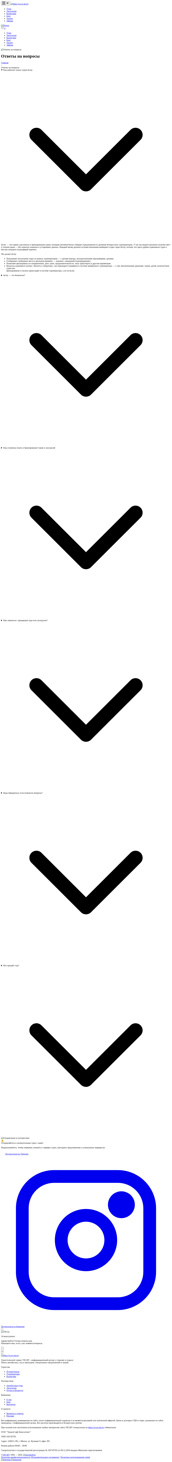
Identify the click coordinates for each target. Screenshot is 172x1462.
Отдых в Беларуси (14, 1390)
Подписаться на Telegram (16, 1154)
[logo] (20, 4)
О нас (9, 1399)
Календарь (11, 13)
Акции (9, 18)
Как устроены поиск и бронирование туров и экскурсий (29, 448)
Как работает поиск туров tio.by (18, 70)
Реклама (10, 1416)
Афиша (9, 21)
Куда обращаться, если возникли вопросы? (23, 793)
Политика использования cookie (75, 1457)
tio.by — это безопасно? (14, 275)
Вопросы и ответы (15, 1413)
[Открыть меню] (5, 3)
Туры (8, 9)
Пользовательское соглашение (45, 1457)
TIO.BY (6, 1455)
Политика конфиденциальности (16, 1457)
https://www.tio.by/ (96, 1427)
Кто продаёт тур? (11, 965)
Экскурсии (11, 11)
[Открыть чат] (2, 1349)
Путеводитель (12, 1371)
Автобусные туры (14, 1385)
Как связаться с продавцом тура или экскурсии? (25, 620)
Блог (8, 16)
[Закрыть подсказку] (2, 1329)
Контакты (10, 1404)
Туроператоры (13, 1374)
